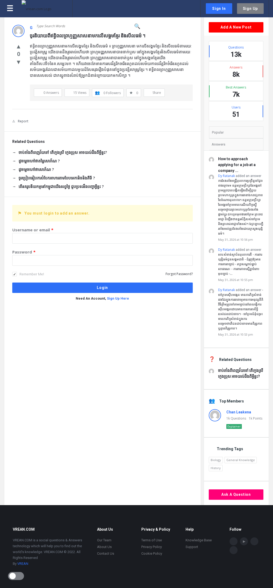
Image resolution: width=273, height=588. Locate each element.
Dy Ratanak (226, 176)
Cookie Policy (151, 553)
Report (23, 121)
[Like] (18, 46)
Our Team (104, 540)
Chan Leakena (238, 412)
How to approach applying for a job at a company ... (237, 165)
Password (23, 252)
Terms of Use (151, 540)
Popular (218, 132)
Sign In (219, 8)
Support (192, 547)
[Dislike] (18, 61)
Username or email (32, 229)
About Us (104, 547)
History (216, 468)
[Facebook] (234, 541)
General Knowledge (240, 460)
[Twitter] (234, 550)
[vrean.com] (47, 8)
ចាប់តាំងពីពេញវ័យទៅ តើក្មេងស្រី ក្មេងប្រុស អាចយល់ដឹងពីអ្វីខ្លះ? (63, 152)
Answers (218, 144)
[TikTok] (254, 541)
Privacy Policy (151, 547)
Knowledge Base (199, 540)
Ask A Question (236, 494)
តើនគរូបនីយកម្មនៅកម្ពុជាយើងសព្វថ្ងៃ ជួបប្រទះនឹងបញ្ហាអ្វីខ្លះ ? (61, 186)
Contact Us (105, 553)
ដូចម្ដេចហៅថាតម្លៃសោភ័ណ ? (39, 161)
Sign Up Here (118, 298)
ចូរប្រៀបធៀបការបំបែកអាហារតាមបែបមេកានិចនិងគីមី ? (57, 178)
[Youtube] (244, 541)
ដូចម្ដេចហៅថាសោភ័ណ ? (36, 169)
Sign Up (250, 8)
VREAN (22, 564)
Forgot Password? (179, 274)
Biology (216, 460)
